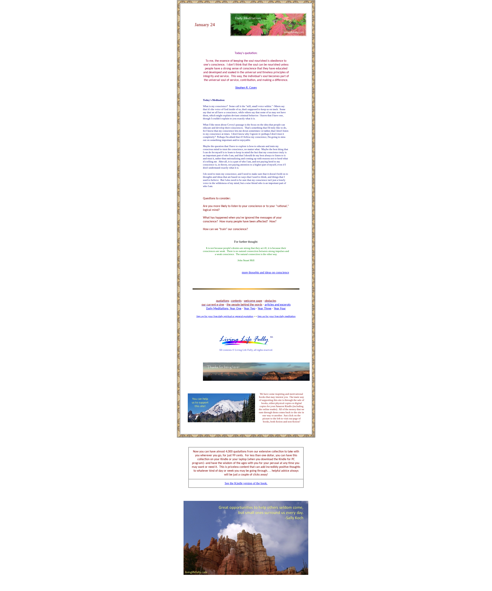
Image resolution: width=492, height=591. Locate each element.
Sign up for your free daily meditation (277, 316)
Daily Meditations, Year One (223, 308)
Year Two (249, 308)
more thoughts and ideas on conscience (265, 272)
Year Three (264, 308)
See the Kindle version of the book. (246, 483)
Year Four (280, 308)
